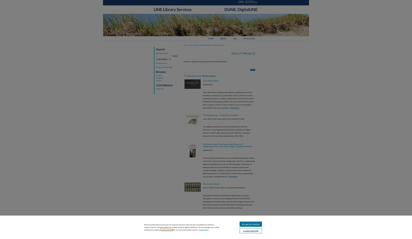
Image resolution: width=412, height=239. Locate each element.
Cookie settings (166, 230)
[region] (206, 227)
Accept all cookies (251, 224)
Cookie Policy (203, 230)
